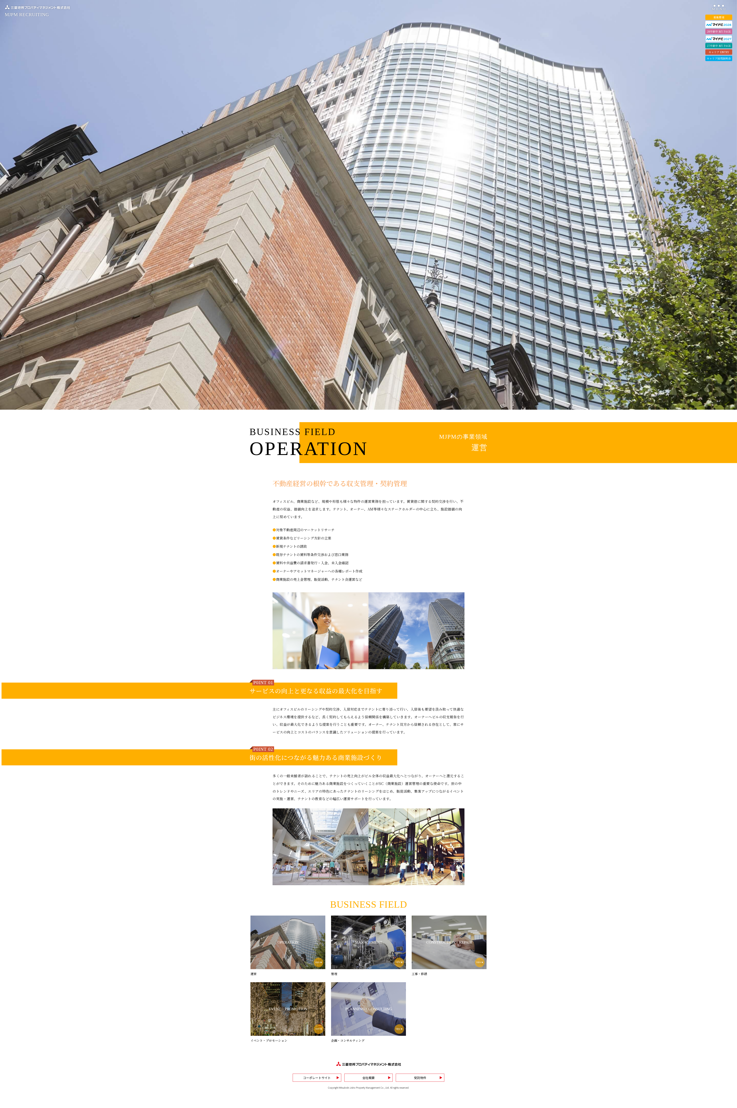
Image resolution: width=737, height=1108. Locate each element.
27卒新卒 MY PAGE (719, 46)
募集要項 (718, 17)
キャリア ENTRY (719, 52)
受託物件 (420, 1077)
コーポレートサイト (317, 1077)
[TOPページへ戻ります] (368, 1063)
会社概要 (368, 1077)
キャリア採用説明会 (719, 58)
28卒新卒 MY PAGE (719, 31)
